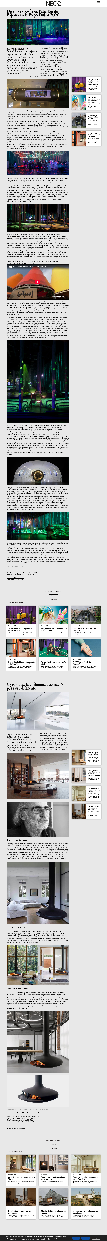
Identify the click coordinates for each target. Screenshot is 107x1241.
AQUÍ (48, 1239)
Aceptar (76, 1238)
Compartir (53, 595)
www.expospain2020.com (15, 580)
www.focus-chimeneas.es (16, 1128)
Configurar (96, 1238)
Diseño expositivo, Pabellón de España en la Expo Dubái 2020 (33, 13)
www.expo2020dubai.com (15, 578)
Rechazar (86, 1238)
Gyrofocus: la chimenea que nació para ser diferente (35, 686)
